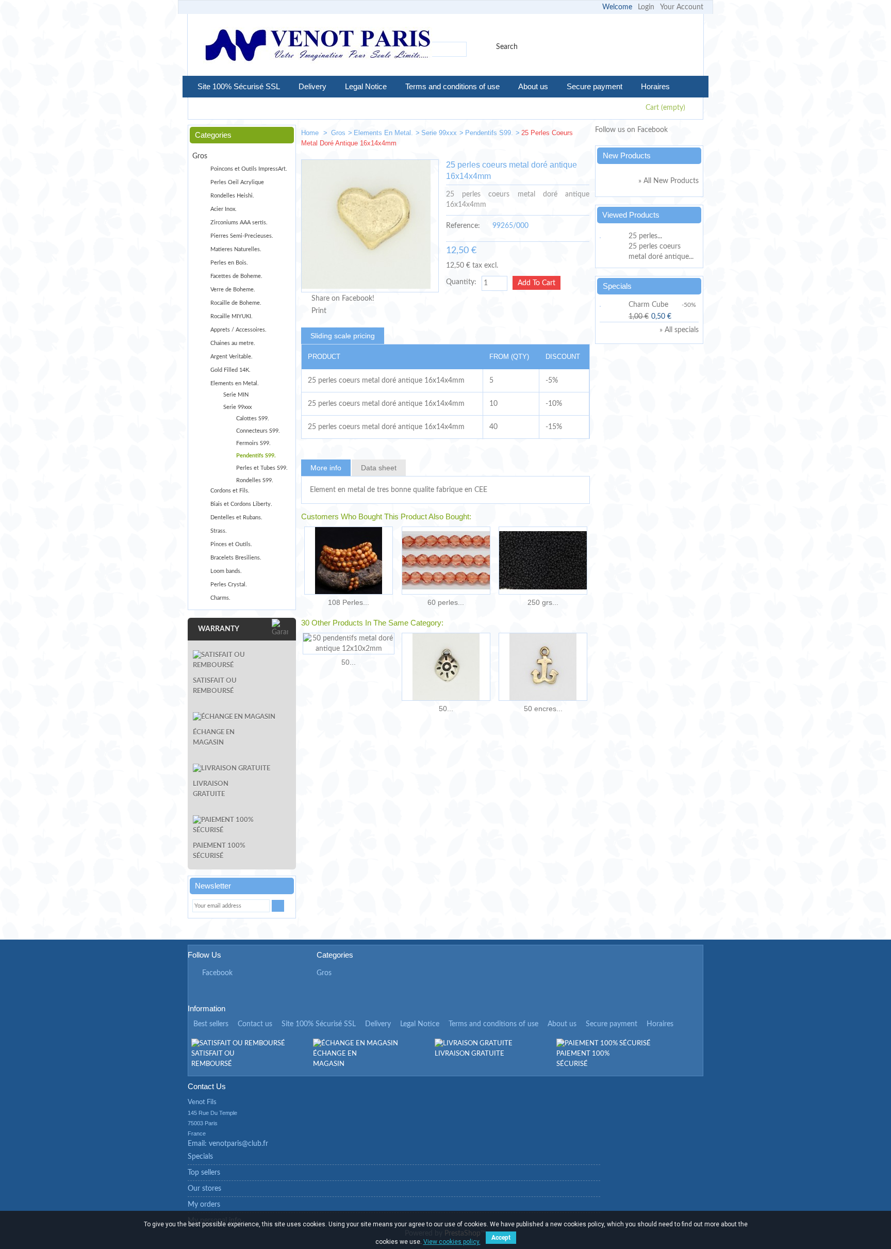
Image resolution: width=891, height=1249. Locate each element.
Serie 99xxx (439, 133)
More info (325, 468)
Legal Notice (366, 86)
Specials (617, 286)
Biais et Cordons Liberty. (241, 504)
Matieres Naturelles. (235, 249)
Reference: (463, 225)
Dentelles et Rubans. (236, 517)
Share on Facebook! (342, 298)
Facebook (217, 973)
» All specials (679, 330)
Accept (500, 1237)
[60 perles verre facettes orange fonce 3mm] (446, 561)
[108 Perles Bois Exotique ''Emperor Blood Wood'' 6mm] (348, 561)
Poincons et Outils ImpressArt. (248, 169)
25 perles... (645, 236)
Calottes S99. (252, 418)
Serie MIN (236, 395)
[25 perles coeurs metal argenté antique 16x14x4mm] (577, 135)
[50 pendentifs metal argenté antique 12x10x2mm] (446, 667)
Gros (338, 133)
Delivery (312, 86)
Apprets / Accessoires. (238, 330)
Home (311, 133)
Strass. (218, 531)
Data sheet (379, 468)
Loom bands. (226, 571)
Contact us (255, 1024)
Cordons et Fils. (230, 491)
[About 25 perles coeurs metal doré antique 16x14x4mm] (612, 236)
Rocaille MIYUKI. (231, 316)
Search (507, 47)
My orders (204, 1204)
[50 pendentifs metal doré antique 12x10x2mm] (348, 643)
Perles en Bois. (229, 263)
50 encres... (543, 708)
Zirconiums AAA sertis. (239, 222)
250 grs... (542, 602)
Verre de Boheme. (232, 289)
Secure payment (594, 86)
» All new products (668, 181)
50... (348, 662)
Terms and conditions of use (452, 86)
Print (318, 311)
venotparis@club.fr (238, 1143)
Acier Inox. (223, 209)
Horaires (655, 86)
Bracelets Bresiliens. (235, 558)
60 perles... (445, 602)
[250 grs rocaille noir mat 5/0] (543, 561)
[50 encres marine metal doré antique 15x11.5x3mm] (543, 667)
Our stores (204, 1188)
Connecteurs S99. (258, 431)
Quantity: (461, 282)
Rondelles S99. (254, 480)
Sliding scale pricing (342, 336)
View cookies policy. (452, 1241)
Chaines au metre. (232, 343)
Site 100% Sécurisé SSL (238, 86)
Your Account (681, 7)
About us (533, 86)
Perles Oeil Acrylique (237, 182)
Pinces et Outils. (231, 544)
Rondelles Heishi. (232, 196)
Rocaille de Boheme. (235, 303)
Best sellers (210, 1024)
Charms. (220, 598)
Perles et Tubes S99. (262, 468)
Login (646, 7)
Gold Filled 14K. (230, 370)
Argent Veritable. (231, 356)
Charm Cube (648, 304)
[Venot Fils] (317, 47)
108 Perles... (348, 602)
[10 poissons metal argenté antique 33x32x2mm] (546, 135)
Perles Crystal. (228, 584)
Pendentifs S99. (489, 133)
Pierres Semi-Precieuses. (241, 236)
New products (627, 155)
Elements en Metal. (383, 133)
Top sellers (204, 1172)
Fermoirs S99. (253, 443)
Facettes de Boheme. (236, 276)
